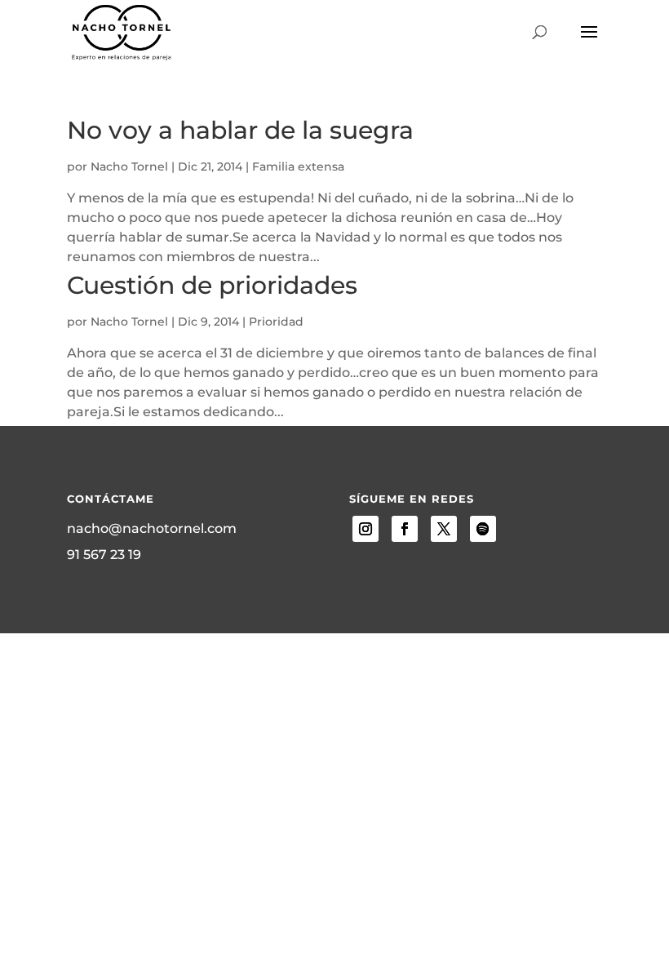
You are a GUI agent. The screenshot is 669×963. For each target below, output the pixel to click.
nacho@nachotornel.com (152, 528)
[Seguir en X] (444, 529)
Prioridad (276, 321)
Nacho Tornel (129, 166)
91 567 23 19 (104, 554)
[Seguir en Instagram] (365, 529)
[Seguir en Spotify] (483, 529)
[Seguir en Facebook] (405, 529)
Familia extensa (298, 166)
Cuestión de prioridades (212, 285)
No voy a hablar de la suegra (240, 130)
